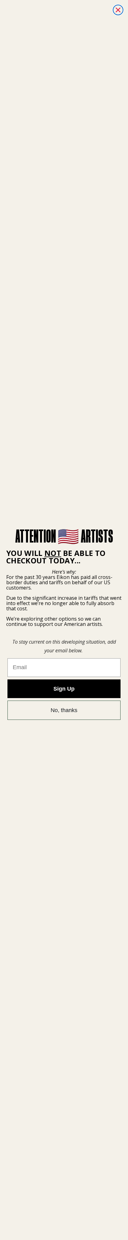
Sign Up (64, 689)
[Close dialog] (118, 10)
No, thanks (64, 710)
